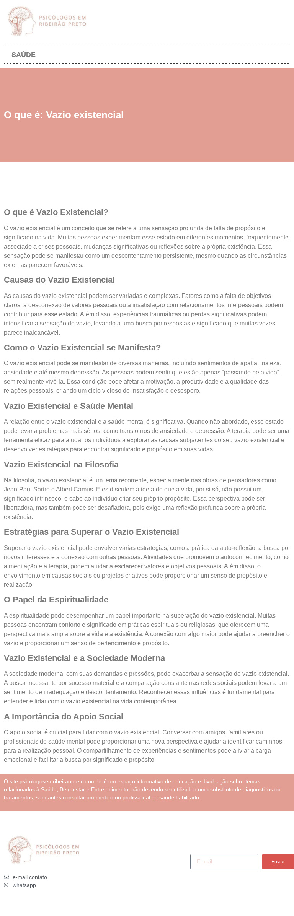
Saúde (23, 55)
